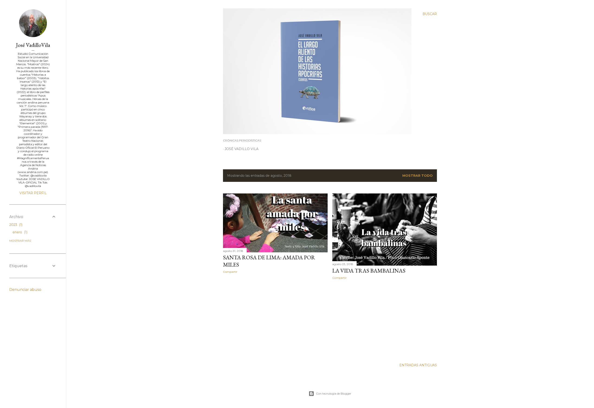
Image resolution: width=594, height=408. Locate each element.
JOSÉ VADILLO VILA (241, 149)
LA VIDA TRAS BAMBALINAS (368, 270)
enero (19, 232)
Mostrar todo (417, 175)
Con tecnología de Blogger (333, 393)
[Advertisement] (275, 317)
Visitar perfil (33, 193)
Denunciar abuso (25, 289)
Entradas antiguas (418, 365)
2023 (15, 225)
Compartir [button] (230, 271)
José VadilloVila (33, 44)
